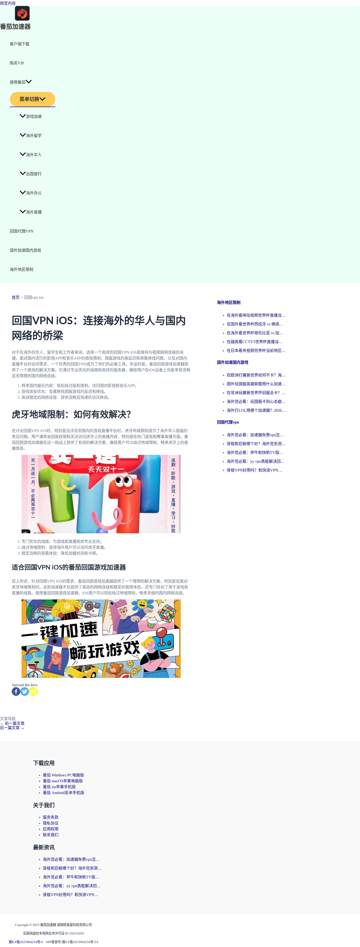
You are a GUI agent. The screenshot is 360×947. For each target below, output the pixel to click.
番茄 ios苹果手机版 (59, 787)
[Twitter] (24, 691)
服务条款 (51, 817)
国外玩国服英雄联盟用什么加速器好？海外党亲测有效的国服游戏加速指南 (256, 384)
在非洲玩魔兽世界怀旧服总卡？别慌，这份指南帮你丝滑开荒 (256, 393)
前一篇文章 (12, 723)
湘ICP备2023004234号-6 (26, 942)
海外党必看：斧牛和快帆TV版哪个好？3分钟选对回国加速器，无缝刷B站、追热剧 (256, 452)
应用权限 (51, 829)
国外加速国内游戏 (25, 250)
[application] (28, 82)
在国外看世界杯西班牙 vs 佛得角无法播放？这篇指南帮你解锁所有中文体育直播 (256, 324)
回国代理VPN (22, 231)
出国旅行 (34, 174)
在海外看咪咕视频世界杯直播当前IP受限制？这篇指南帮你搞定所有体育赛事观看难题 (256, 315)
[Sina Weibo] (33, 691)
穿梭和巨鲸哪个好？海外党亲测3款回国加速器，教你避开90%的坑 (256, 444)
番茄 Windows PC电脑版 (63, 775)
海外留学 (34, 136)
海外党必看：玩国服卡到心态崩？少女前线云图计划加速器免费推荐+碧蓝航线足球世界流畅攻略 (256, 401)
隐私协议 (51, 823)
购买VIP (17, 63)
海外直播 (34, 212)
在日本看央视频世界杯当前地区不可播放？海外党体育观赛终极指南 (256, 351)
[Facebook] (16, 691)
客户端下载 (19, 44)
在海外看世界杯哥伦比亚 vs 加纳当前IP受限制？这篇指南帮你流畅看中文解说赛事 (256, 333)
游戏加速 (34, 116)
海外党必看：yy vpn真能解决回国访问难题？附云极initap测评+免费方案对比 (256, 461)
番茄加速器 (15, 27)
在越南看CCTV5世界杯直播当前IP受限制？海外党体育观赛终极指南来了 (256, 342)
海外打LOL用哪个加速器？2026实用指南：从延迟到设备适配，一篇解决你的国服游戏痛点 (256, 410)
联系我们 (51, 835)
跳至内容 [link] (8, 3)
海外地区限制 (21, 269)
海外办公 (34, 193)
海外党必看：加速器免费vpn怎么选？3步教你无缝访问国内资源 (256, 435)
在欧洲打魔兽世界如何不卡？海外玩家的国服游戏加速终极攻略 (256, 375)
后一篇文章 (12, 728)
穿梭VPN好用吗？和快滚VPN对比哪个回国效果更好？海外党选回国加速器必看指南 (256, 470)
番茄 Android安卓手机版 (63, 793)
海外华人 (34, 155)
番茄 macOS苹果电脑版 (63, 781)
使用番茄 (17, 82)
